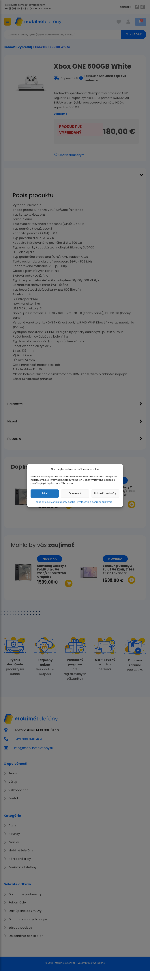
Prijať (45, 493)
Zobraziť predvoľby (105, 493)
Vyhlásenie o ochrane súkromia (94, 501)
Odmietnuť (75, 493)
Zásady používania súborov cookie (55, 501)
